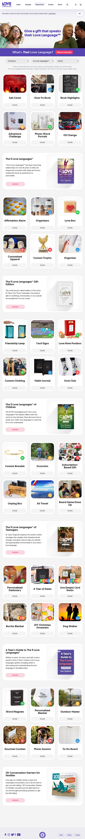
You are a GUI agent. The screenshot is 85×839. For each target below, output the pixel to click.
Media (69, 835)
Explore (15, 184)
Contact (77, 835)
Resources (40, 4)
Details (14, 105)
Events (50, 4)
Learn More (52, 13)
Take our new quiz (64, 52)
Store (60, 4)
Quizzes (28, 4)
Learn (18, 4)
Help (61, 835)
